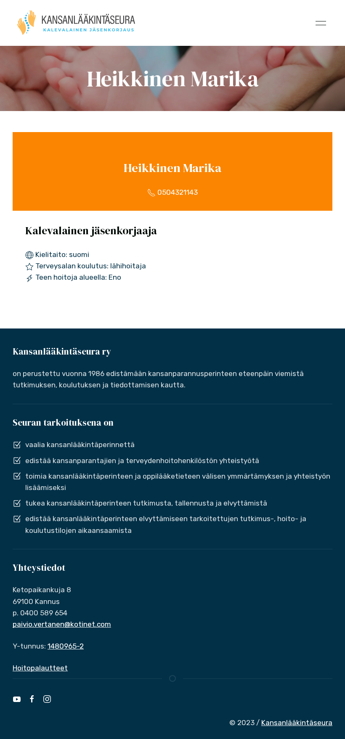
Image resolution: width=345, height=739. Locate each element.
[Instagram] (47, 699)
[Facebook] (32, 699)
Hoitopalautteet (40, 668)
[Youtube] (17, 699)
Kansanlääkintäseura (296, 722)
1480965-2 (66, 646)
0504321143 (177, 192)
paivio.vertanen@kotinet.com (62, 624)
